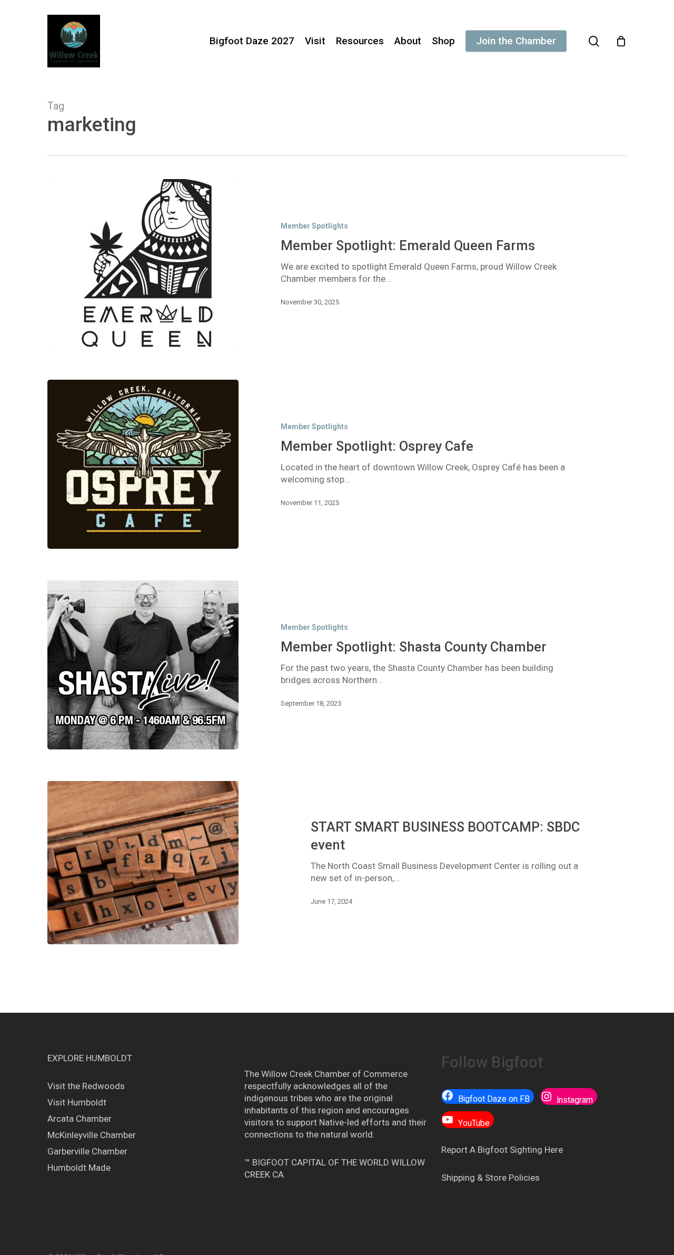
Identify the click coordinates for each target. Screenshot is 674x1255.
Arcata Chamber (79, 1118)
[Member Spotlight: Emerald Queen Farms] (143, 263)
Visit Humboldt (76, 1102)
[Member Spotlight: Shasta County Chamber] (143, 664)
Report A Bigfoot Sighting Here (502, 1149)
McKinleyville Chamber (91, 1135)
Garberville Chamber (87, 1151)
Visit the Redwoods (86, 1086)
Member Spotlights (314, 226)
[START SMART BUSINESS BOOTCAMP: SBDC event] (143, 862)
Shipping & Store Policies (490, 1177)
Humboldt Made (79, 1167)
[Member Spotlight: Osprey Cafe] (143, 464)
